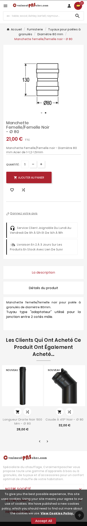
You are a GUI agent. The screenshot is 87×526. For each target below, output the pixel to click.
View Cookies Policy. (57, 513)
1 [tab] (41, 113)
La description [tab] (43, 272)
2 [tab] (46, 113)
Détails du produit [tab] (43, 288)
